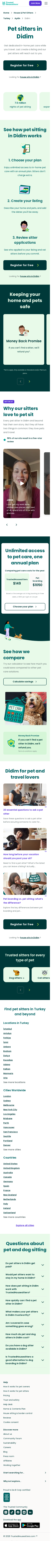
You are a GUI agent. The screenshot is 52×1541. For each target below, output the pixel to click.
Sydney (7, 1100)
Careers (7, 1447)
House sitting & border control (17, 1413)
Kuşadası (8, 1060)
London (7, 1096)
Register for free (21, 65)
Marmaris (8, 1073)
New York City (10, 1109)
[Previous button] (7, 524)
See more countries (14, 1217)
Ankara (7, 1046)
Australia (8, 1172)
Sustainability (9, 1443)
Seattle (7, 1136)
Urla (5, 1077)
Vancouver (8, 1127)
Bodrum (7, 1051)
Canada (7, 1177)
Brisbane (7, 1118)
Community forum (12, 1438)
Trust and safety (11, 1400)
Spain (6, 1186)
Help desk (7, 1404)
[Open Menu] (46, 3)
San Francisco (10, 1131)
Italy (5, 1203)
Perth (6, 1123)
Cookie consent (11, 1422)
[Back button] (20, 381)
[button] (21, 483)
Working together (11, 1465)
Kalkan (6, 1069)
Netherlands (9, 1199)
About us (7, 1434)
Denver (7, 1145)
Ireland (7, 1208)
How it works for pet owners (16, 1386)
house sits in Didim (29, 77)
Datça (6, 1055)
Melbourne (8, 1105)
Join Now (35, 3)
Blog (5, 1451)
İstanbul (7, 1029)
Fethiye (7, 1037)
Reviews (7, 1417)
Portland (7, 1140)
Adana (6, 1064)
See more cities (12, 1149)
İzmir (5, 1042)
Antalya (7, 1033)
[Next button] (29, 381)
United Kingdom (11, 1168)
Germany (8, 1181)
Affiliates (7, 1460)
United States (10, 1163)
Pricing (6, 1395)
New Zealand (10, 1194)
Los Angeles (9, 1114)
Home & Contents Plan (14, 1408)
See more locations (14, 1082)
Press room (8, 1456)
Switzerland (9, 1212)
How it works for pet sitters (16, 1391)
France (6, 1190)
